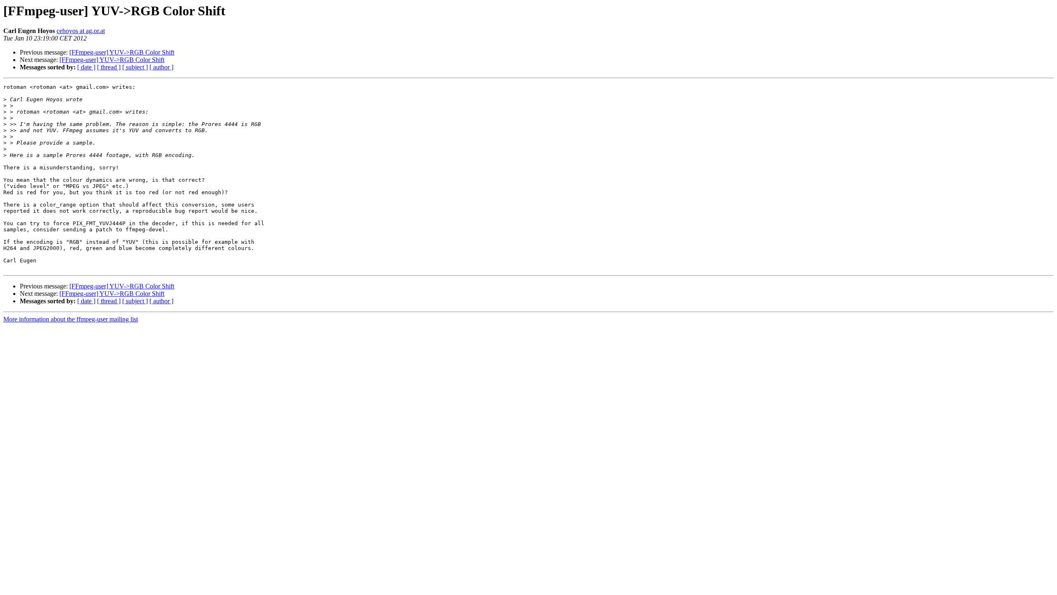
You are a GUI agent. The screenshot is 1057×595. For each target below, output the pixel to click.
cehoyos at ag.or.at (81, 30)
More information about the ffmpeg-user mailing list (70, 319)
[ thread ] (109, 67)
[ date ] (86, 67)
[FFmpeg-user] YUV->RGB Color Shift (121, 52)
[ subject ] (135, 67)
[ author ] (161, 67)
